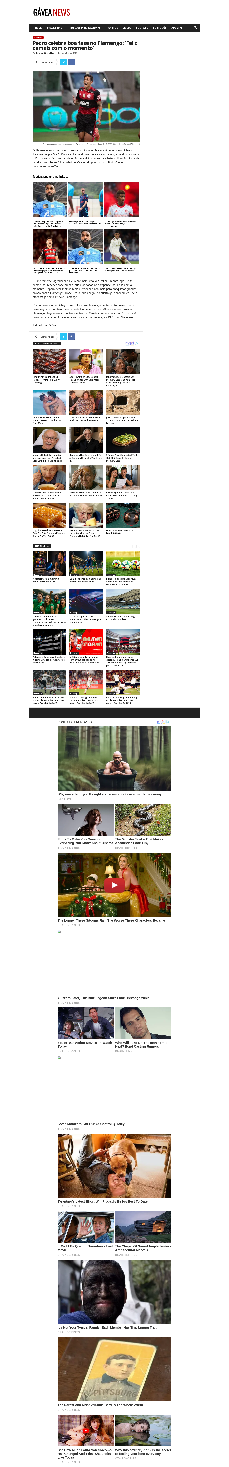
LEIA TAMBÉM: (42, 546)
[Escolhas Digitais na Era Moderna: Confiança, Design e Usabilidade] (86, 601)
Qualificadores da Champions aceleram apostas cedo (85, 580)
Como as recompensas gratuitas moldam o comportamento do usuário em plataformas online (49, 620)
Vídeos (127, 27)
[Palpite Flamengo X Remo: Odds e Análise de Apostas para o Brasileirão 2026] (86, 682)
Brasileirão (54, 27)
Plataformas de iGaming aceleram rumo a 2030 (46, 580)
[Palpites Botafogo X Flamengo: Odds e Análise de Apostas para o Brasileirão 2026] (123, 682)
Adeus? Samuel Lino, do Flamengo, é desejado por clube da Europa (120, 269)
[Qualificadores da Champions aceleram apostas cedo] (86, 563)
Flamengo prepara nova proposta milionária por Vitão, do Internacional (120, 223)
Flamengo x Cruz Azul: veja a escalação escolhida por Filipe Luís (85, 222)
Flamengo (38, 37)
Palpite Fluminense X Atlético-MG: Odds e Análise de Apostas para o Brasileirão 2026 (49, 700)
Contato (142, 27)
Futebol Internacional (85, 27)
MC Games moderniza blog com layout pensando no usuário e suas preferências (84, 659)
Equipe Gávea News (45, 53)
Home (38, 27)
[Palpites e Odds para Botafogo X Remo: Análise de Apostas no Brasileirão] (49, 642)
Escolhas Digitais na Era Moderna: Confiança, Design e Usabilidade (85, 619)
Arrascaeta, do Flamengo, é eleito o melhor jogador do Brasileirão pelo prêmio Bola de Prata (49, 270)
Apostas (177, 27)
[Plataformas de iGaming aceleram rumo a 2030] (49, 563)
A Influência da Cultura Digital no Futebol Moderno (122, 618)
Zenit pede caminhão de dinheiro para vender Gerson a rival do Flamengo (84, 270)
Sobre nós (159, 27)
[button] (195, 27)
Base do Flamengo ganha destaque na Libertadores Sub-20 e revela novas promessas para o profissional (122, 661)
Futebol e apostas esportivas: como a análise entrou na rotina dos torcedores (121, 581)
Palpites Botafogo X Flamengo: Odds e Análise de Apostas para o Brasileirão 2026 (122, 700)
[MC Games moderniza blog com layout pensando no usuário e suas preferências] (86, 642)
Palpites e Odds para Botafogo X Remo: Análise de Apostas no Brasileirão (49, 659)
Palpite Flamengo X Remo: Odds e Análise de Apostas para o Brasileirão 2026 (83, 700)
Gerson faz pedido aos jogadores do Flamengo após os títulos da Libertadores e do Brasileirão (49, 223)
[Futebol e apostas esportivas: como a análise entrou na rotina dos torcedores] (123, 563)
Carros (113, 27)
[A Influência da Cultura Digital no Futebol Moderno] (123, 601)
